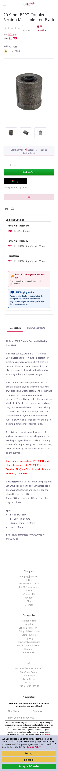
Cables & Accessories (29, 627)
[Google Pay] (15, 181)
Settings (29, 753)
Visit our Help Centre (29, 583)
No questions (42, 28)
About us (29, 597)
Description (15, 327)
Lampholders (29, 620)
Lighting (29, 638)
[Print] (12, 209)
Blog (29, 601)
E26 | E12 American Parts (29, 645)
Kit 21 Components (29, 587)
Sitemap (29, 604)
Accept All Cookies (29, 766)
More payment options (15, 187)
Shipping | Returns (29, 576)
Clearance (29, 648)
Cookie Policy (34, 746)
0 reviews (26, 28)
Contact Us (29, 594)
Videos (29, 590)
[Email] (6, 209)
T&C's (29, 579)
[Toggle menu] (4, 4)
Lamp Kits (29, 624)
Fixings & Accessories (29, 631)
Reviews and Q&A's (36, 327)
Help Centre (29, 652)
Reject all (29, 759)
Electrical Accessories (29, 641)
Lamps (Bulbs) (29, 634)
